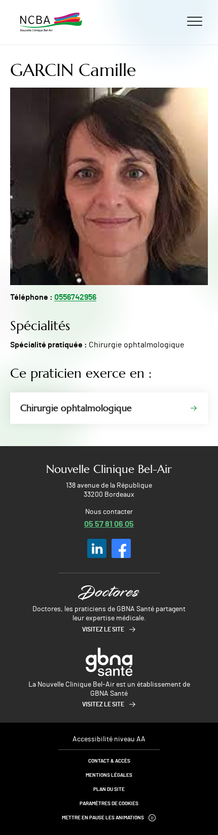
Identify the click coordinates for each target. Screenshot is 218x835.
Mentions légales (109, 775)
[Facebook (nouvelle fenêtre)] (121, 548)
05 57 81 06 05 (109, 523)
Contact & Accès (109, 761)
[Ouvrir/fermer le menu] (195, 21)
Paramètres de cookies (109, 803)
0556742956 (75, 297)
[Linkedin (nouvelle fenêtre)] (96, 548)
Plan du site (109, 789)
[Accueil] (51, 22)
